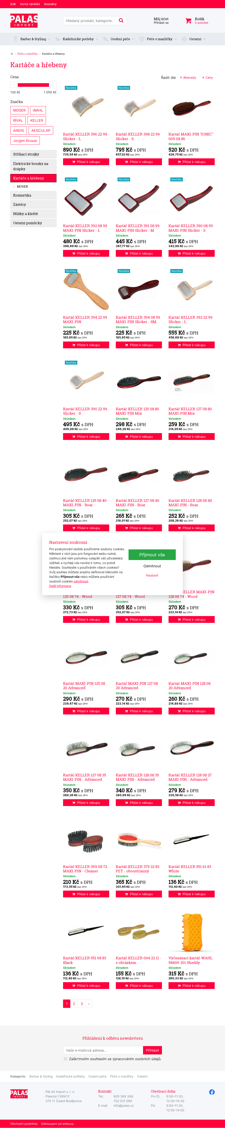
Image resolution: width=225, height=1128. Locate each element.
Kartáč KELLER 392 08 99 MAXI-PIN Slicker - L (85, 228)
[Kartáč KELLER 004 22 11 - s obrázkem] (139, 931)
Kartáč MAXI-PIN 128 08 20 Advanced (189, 685)
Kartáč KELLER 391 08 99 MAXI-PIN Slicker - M (138, 228)
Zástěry (19, 204)
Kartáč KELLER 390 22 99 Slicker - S (85, 411)
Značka (16, 101)
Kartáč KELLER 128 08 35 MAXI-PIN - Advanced (137, 777)
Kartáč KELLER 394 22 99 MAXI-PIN (85, 319)
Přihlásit (152, 1050)
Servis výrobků (30, 4)
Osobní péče (97, 1076)
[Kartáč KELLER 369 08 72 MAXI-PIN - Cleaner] (86, 840)
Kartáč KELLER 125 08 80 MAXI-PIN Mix (137, 411)
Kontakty (50, 4)
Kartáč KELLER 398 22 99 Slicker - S (138, 136)
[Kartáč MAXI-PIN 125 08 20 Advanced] (86, 656)
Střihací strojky (26, 154)
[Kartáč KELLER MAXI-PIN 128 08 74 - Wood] (192, 565)
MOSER (19, 110)
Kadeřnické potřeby (70, 1076)
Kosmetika (22, 195)
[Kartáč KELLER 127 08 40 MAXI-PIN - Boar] (139, 473)
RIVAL (18, 120)
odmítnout (81, 581)
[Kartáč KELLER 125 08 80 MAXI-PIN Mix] (139, 382)
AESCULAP (40, 130)
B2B (13, 4)
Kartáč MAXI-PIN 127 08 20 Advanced (137, 685)
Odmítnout (152, 566)
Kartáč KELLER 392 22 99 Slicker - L (190, 319)
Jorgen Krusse (25, 140)
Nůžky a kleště (25, 213)
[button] (31, 39)
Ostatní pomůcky (27, 223)
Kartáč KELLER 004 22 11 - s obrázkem (138, 960)
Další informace (60, 586)
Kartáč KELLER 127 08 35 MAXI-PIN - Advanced (84, 777)
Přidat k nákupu (88, 162)
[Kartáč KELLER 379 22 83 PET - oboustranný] (139, 840)
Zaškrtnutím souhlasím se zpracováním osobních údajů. (115, 1059)
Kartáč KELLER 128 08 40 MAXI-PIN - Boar (190, 502)
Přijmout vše (152, 554)
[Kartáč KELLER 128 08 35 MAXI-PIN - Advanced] (139, 748)
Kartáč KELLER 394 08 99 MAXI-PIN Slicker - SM (138, 319)
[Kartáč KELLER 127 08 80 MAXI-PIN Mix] (192, 382)
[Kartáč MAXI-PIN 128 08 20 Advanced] (192, 656)
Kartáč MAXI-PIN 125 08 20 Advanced (84, 685)
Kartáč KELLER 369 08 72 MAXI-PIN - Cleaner (85, 868)
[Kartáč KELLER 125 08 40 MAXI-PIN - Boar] (86, 473)
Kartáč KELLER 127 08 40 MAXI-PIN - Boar (137, 502)
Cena (14, 76)
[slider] (14, 85)
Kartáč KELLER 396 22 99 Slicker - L (85, 136)
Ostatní (142, 1076)
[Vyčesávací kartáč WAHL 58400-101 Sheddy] (192, 931)
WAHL (38, 110)
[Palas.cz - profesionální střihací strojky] (11, 53)
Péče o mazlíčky (27, 53)
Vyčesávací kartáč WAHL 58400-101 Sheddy (190, 960)
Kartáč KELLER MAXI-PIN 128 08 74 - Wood (191, 594)
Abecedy (189, 77)
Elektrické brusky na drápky (30, 166)
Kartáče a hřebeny (28, 178)
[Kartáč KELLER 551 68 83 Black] (86, 931)
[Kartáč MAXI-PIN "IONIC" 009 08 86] (192, 107)
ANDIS (18, 130)
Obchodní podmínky (24, 1123)
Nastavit (152, 575)
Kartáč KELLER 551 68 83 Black (84, 960)
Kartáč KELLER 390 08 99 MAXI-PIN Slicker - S (191, 228)
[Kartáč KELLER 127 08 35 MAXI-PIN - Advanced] (86, 748)
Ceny (209, 77)
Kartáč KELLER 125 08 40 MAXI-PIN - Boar (85, 502)
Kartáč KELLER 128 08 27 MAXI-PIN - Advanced (190, 777)
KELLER (36, 120)
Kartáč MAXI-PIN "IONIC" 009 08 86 (191, 136)
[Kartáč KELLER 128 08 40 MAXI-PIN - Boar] (192, 473)
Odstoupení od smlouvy (57, 1123)
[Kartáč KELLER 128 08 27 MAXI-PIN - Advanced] (192, 748)
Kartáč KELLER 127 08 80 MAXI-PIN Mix (190, 411)
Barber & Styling (41, 1076)
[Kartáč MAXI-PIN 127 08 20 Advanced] (139, 656)
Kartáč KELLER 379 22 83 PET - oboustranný (137, 868)
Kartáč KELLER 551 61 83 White (190, 868)
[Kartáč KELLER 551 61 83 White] (192, 840)
